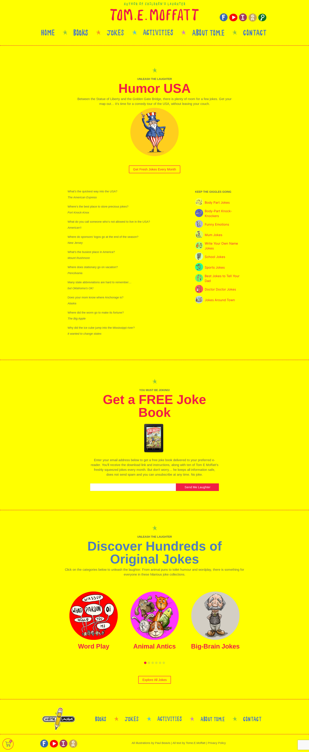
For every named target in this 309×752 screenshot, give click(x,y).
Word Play (93, 646)
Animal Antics (154, 646)
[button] (145, 663)
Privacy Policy (217, 743)
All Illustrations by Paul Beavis (151, 743)
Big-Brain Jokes (215, 646)
